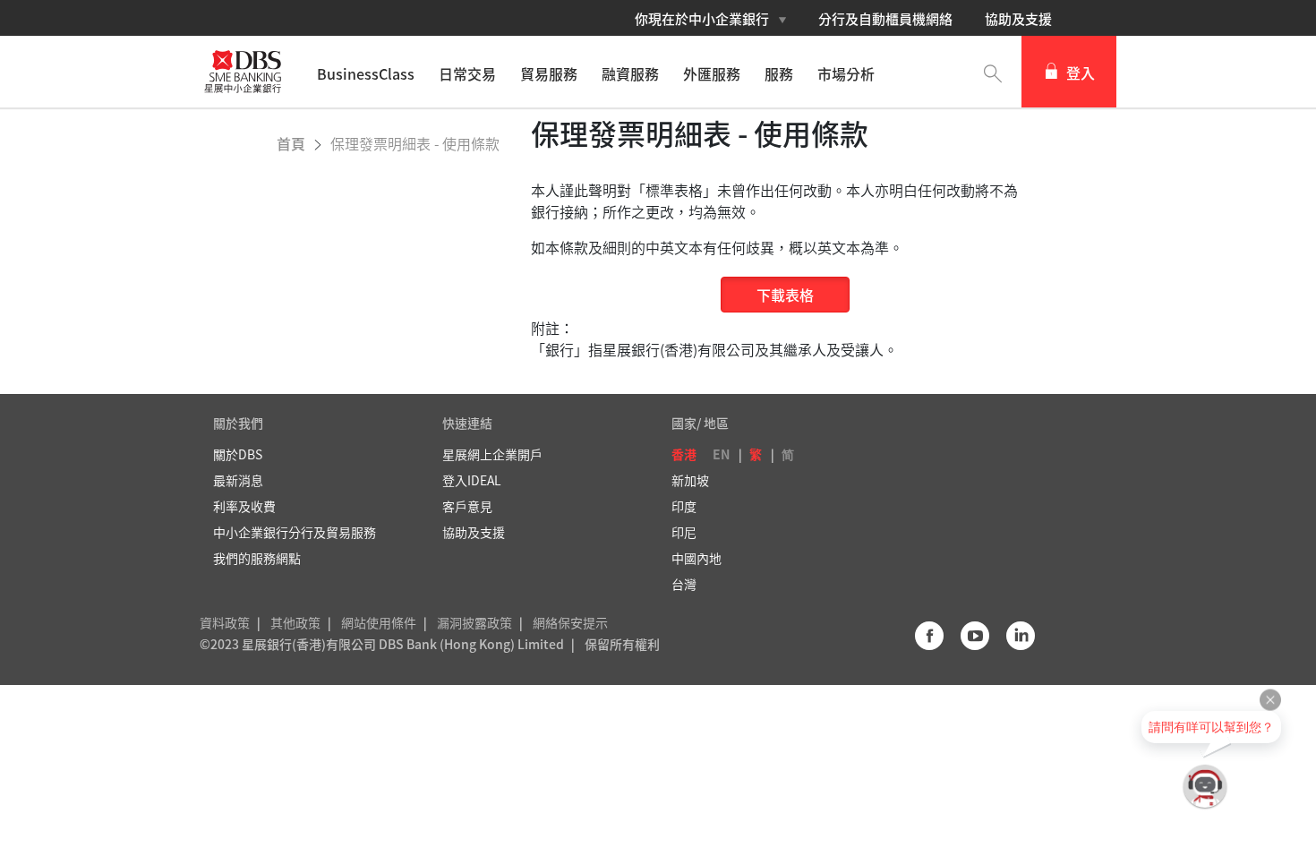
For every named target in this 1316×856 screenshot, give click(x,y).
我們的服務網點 (257, 558)
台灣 (683, 584)
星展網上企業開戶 (492, 454)
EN (721, 454)
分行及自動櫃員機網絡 (885, 19)
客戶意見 (467, 506)
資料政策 (225, 622)
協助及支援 (1018, 19)
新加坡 (690, 480)
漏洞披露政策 (474, 622)
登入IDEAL (471, 480)
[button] (993, 71)
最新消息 (238, 480)
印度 (683, 506)
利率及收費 (244, 506)
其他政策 (295, 622)
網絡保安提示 (570, 622)
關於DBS (237, 454)
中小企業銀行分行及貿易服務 (294, 532)
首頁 (293, 143)
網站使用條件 (378, 622)
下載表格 (785, 294)
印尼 (683, 532)
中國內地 (696, 558)
